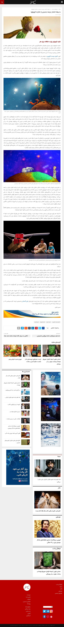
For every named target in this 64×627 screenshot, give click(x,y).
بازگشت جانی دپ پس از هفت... (13, 419)
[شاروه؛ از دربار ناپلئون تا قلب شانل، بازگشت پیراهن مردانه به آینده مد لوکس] (25, 406)
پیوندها (28, 603)
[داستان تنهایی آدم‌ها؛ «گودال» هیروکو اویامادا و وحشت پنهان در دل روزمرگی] (47, 560)
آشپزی (29, 613)
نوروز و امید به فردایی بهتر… (14, 359)
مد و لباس (28, 611)
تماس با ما (28, 597)
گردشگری (28, 615)
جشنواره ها (28, 607)
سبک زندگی (27, 609)
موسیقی (60, 591)
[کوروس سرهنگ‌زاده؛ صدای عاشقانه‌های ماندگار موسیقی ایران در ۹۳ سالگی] (47, 528)
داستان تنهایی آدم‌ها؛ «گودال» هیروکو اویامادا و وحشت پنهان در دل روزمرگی (51, 361)
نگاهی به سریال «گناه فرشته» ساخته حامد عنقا (16, 336)
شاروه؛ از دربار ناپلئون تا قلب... (13, 404)
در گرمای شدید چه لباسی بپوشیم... (12, 390)
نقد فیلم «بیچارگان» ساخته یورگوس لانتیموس (48, 336)
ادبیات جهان (49, 322)
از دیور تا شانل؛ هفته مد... (14, 412)
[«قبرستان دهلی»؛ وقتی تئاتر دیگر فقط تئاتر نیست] (47, 499)
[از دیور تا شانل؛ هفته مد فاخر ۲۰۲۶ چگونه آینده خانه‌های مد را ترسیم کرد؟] (25, 413)
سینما (61, 587)
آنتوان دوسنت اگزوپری (52, 56)
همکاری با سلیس (26, 601)
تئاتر (61, 589)
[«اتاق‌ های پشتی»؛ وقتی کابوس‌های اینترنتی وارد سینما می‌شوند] (25, 442)
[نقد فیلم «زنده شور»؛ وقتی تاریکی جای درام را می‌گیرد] (47, 468)
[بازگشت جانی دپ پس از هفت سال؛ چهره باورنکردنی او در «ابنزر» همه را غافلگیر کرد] (25, 420)
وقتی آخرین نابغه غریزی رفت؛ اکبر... (12, 433)
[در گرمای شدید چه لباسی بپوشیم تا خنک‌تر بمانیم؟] (25, 392)
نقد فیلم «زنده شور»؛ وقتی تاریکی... (12, 397)
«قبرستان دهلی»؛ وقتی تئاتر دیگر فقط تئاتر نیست (47, 511)
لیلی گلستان (25, 301)
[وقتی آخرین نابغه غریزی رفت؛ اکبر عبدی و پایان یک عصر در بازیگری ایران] (25, 435)
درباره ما (28, 595)
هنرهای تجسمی (58, 593)
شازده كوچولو (42, 322)
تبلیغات (28, 599)
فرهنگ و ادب (59, 584)
